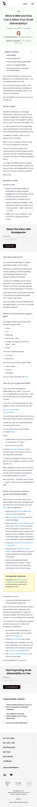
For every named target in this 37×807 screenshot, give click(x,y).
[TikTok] (21, 43)
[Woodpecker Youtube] (11, 775)
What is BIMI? (11, 55)
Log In (25, 4)
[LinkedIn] (16, 43)
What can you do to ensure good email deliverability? (18, 69)
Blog (18, 11)
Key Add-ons (9, 743)
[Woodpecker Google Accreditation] (18, 784)
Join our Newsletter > (11, 767)
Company (7, 761)
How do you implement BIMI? (16, 65)
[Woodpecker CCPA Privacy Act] (7, 783)
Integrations (9, 747)
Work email (6, 236)
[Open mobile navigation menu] (32, 4)
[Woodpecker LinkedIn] (5, 775)
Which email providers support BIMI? (19, 62)
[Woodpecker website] (4, 3)
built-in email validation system (15, 581)
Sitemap (18, 799)
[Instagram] (18, 43)
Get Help (7, 752)
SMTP (5, 507)
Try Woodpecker (11, 687)
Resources (8, 756)
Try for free (9, 246)
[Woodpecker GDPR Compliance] (29, 783)
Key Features (9, 738)
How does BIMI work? (13, 58)
